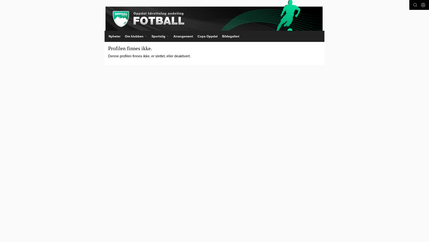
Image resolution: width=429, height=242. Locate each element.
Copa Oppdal (208, 36)
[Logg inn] (423, 5)
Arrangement (183, 36)
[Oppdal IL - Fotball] (214, 15)
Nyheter (114, 36)
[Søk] (415, 5)
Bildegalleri (230, 36)
